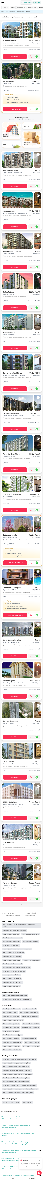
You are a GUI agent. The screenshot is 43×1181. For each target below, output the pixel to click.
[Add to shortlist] (38, 24)
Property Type (31, 7)
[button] (31, 56)
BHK (12, 7)
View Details (14, 56)
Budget (4, 7)
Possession (20, 7)
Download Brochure (14, 109)
